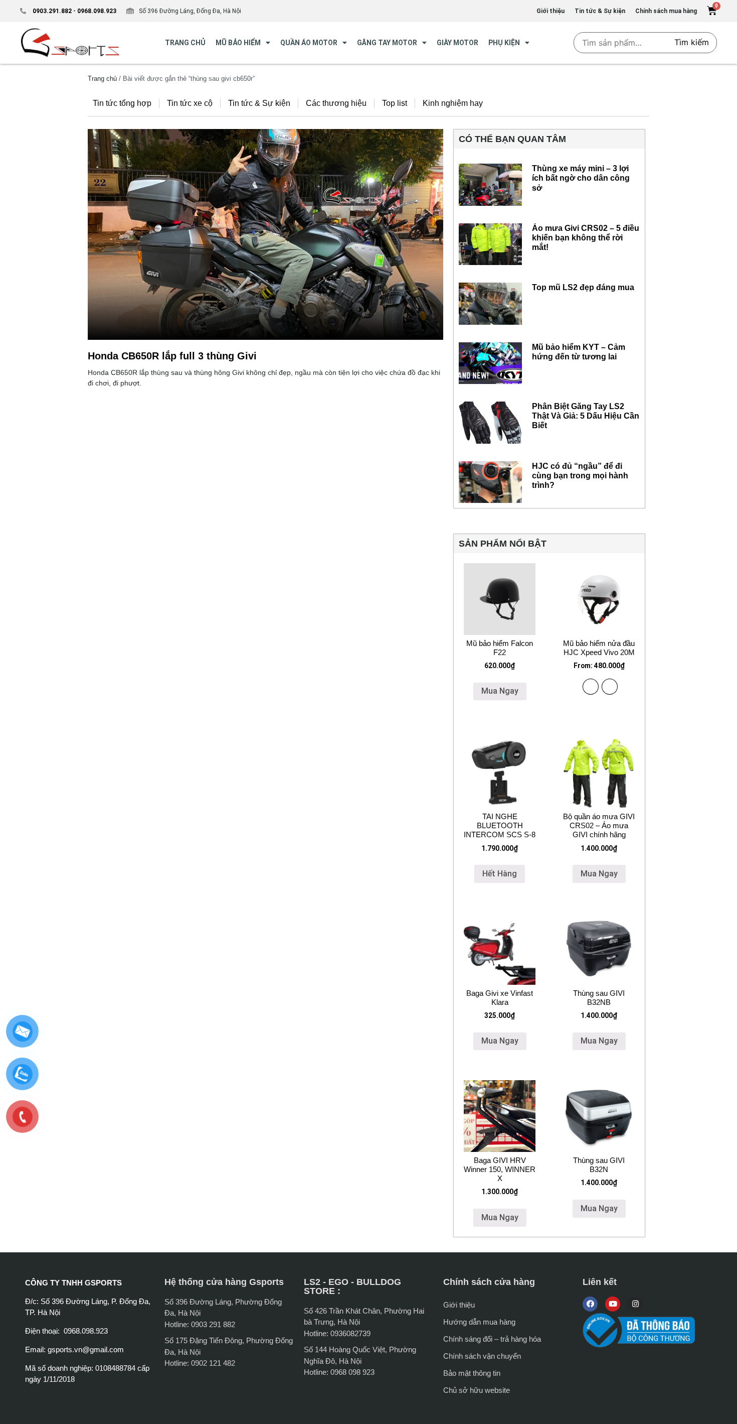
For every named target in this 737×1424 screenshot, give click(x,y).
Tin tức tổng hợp (122, 103)
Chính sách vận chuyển (482, 1356)
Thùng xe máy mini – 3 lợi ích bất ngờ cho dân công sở (581, 178)
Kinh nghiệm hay (453, 103)
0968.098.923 (96, 11)
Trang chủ (102, 78)
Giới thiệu (459, 1305)
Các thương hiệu (336, 103)
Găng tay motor (387, 43)
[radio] (590, 686)
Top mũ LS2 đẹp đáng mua (583, 287)
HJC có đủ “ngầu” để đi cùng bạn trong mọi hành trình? (580, 475)
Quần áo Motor (308, 43)
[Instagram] (635, 1304)
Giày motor (457, 43)
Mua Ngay (499, 691)
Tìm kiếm (691, 42)
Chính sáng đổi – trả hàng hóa (492, 1339)
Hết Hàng (499, 873)
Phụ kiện (504, 43)
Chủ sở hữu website (476, 1390)
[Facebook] (590, 1304)
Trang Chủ (185, 43)
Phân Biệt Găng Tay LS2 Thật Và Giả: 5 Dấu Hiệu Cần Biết (585, 416)
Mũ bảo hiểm (238, 43)
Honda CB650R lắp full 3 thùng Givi (172, 355)
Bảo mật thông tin (471, 1373)
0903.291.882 (52, 11)
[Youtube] (612, 1304)
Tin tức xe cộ (190, 103)
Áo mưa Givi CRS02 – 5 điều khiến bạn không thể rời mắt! (585, 237)
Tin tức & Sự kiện (259, 103)
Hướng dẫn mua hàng (479, 1322)
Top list (394, 103)
